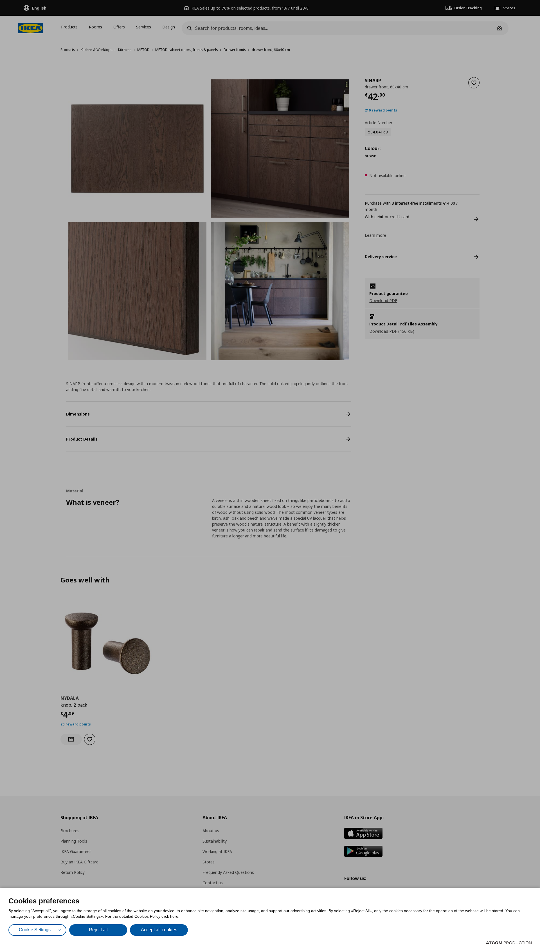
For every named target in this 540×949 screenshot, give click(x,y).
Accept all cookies (159, 929)
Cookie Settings (35, 929)
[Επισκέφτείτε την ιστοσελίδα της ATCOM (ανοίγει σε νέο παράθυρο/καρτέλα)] (509, 943)
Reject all (98, 929)
